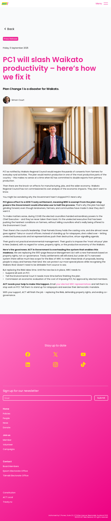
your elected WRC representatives (73, 284)
